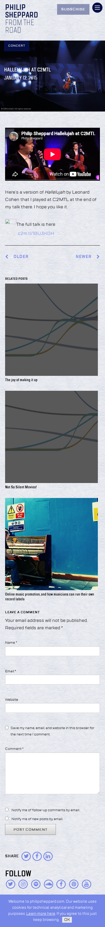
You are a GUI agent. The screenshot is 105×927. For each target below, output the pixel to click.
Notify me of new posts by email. (37, 819)
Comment (14, 749)
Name (11, 642)
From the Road (19, 26)
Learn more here (40, 914)
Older (21, 257)
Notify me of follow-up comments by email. (45, 810)
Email (10, 671)
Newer (84, 257)
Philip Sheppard (21, 11)
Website (11, 699)
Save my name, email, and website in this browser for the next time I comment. (52, 731)
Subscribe (73, 9)
